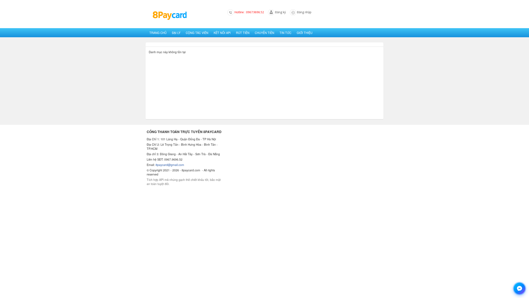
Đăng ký (280, 12)
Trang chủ (158, 33)
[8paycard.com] (169, 16)
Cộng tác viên (197, 33)
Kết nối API (222, 33)
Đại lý (176, 33)
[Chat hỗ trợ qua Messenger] (519, 288)
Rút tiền (242, 33)
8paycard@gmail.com (170, 165)
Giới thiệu (304, 33)
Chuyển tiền (264, 33)
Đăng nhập (304, 12)
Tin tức (285, 33)
